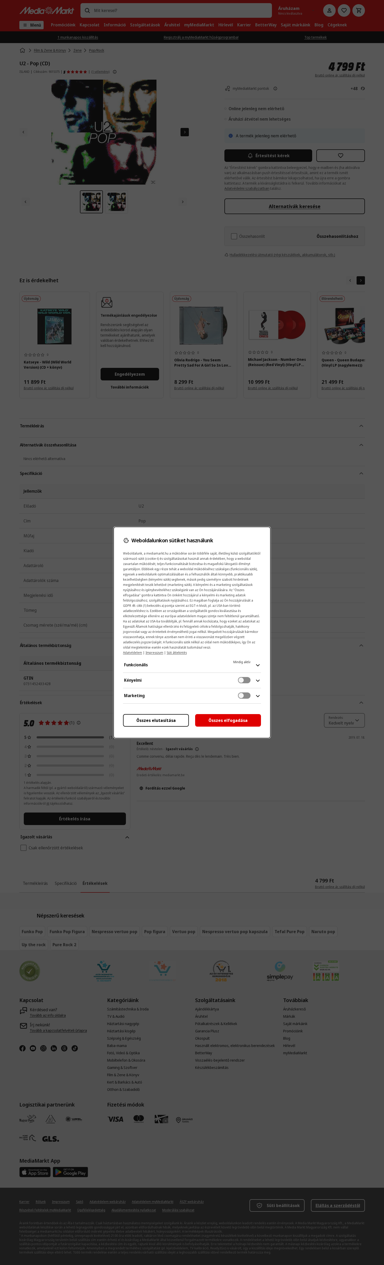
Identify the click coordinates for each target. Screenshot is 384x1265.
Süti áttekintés (177, 652)
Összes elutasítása (156, 720)
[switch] (244, 680)
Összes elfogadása (228, 720)
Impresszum (154, 652)
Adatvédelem (132, 652)
